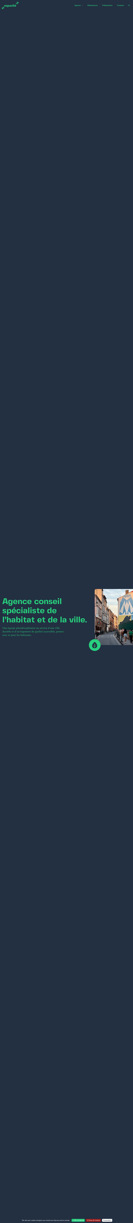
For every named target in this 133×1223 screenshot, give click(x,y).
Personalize (107, 1220)
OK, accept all (79, 1220)
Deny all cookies (94, 1220)
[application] (82, 5)
